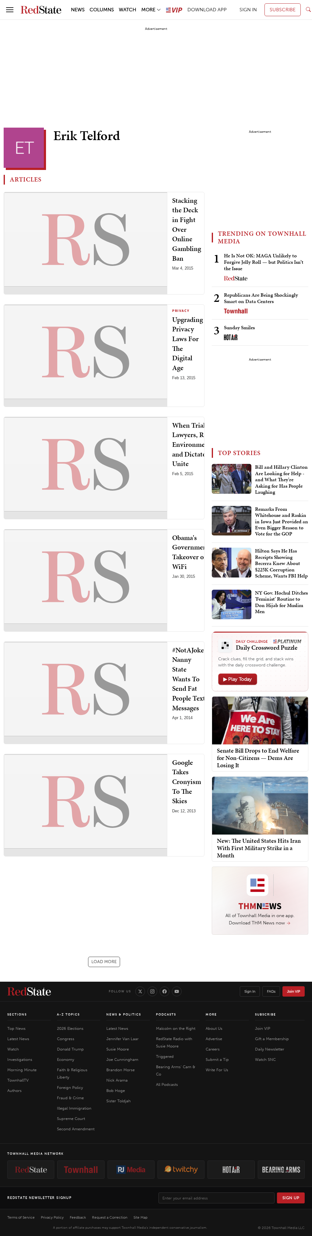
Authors (14, 1090)
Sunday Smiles (239, 327)
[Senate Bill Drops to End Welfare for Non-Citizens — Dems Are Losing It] (260, 720)
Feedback (78, 1217)
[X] (140, 991)
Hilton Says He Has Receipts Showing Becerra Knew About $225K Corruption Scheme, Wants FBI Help (281, 563)
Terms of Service (21, 1217)
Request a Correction (109, 1217)
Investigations (19, 1059)
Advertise (214, 1038)
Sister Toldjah (118, 1101)
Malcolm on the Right (175, 1028)
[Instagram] (152, 991)
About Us (214, 1028)
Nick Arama (117, 1080)
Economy (65, 1059)
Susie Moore (117, 1049)
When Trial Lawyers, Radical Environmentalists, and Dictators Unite (200, 444)
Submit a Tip (217, 1059)
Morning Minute (22, 1070)
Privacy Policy (52, 1217)
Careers (213, 1049)
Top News (16, 1028)
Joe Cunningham (122, 1059)
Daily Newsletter (269, 1049)
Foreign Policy (70, 1087)
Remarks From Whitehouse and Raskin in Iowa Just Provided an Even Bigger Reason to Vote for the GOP (281, 522)
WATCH (127, 9)
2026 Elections (70, 1028)
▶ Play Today (237, 679)
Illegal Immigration (74, 1108)
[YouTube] (177, 991)
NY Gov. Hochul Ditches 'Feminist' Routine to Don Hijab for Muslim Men (281, 602)
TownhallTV (18, 1080)
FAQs (271, 991)
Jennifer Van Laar (122, 1038)
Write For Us (217, 1070)
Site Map (140, 1217)
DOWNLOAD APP (207, 9)
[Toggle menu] (10, 10)
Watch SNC (265, 1059)
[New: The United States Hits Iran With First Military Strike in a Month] (260, 805)
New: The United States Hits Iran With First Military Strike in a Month (259, 848)
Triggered (165, 1056)
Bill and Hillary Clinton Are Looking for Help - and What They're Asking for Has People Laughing (281, 480)
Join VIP (293, 991)
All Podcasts (167, 1084)
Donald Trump (70, 1049)
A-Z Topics (68, 1014)
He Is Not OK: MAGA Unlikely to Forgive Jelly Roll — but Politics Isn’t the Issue (263, 262)
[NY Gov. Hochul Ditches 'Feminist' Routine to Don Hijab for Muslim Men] (231, 605)
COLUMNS (102, 9)
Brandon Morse (120, 1070)
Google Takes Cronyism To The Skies (186, 781)
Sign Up (291, 1197)
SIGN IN (248, 9)
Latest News (18, 1038)
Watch (13, 1049)
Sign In (249, 991)
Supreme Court (71, 1118)
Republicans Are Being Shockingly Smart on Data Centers (261, 298)
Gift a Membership (272, 1038)
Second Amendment (75, 1129)
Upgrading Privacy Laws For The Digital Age (187, 344)
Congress (65, 1038)
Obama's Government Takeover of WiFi (190, 552)
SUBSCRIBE (283, 9)
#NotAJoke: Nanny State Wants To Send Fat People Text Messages (189, 679)
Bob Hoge (115, 1090)
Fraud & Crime (70, 1098)
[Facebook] (164, 991)
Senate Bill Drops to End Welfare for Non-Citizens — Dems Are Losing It (258, 758)
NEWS (78, 9)
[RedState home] (29, 991)
